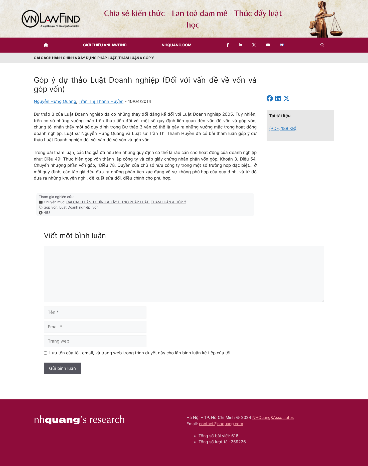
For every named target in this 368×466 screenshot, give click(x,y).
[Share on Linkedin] (278, 99)
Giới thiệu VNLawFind (105, 45)
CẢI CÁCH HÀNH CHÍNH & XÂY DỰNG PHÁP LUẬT (107, 202)
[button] (322, 45)
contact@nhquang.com (221, 423)
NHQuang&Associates (273, 417)
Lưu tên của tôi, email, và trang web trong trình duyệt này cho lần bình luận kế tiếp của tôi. (140, 352)
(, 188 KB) (282, 128)
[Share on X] (286, 99)
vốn (95, 207)
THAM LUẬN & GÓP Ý (168, 202)
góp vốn (50, 207)
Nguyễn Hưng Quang (55, 101)
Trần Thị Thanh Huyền (101, 101)
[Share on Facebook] (270, 99)
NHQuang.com (177, 45)
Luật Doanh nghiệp (74, 207)
